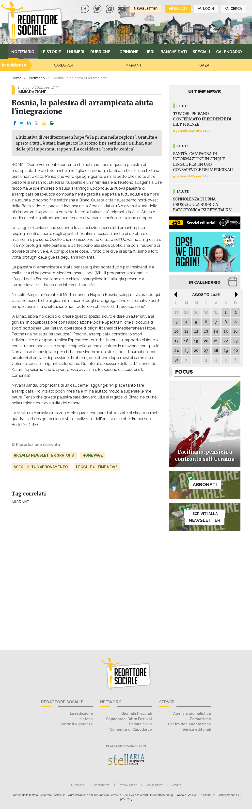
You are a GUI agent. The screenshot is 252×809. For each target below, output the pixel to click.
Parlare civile (140, 724)
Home (17, 78)
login (208, 9)
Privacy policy (128, 785)
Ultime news (204, 91)
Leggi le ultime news (97, 467)
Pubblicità (77, 785)
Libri (149, 52)
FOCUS (184, 372)
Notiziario (22, 52)
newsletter (146, 9)
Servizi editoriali (197, 729)
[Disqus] (87, 574)
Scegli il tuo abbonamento (41, 467)
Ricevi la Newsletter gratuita (44, 455)
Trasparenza (102, 785)
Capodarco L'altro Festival (129, 719)
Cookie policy (154, 785)
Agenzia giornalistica (192, 713)
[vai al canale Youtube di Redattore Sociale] (122, 8)
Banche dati (173, 52)
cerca (236, 9)
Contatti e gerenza (76, 724)
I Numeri (75, 52)
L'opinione (127, 52)
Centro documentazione (189, 724)
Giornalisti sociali (136, 713)
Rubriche (100, 52)
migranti (21, 502)
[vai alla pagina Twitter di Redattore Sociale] (98, 8)
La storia (85, 719)
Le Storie (51, 52)
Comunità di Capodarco (131, 729)
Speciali (201, 52)
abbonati (178, 9)
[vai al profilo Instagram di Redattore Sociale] (110, 8)
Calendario (229, 52)
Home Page (93, 455)
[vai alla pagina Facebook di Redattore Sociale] (85, 8)
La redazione (81, 713)
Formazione (200, 719)
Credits (176, 785)
